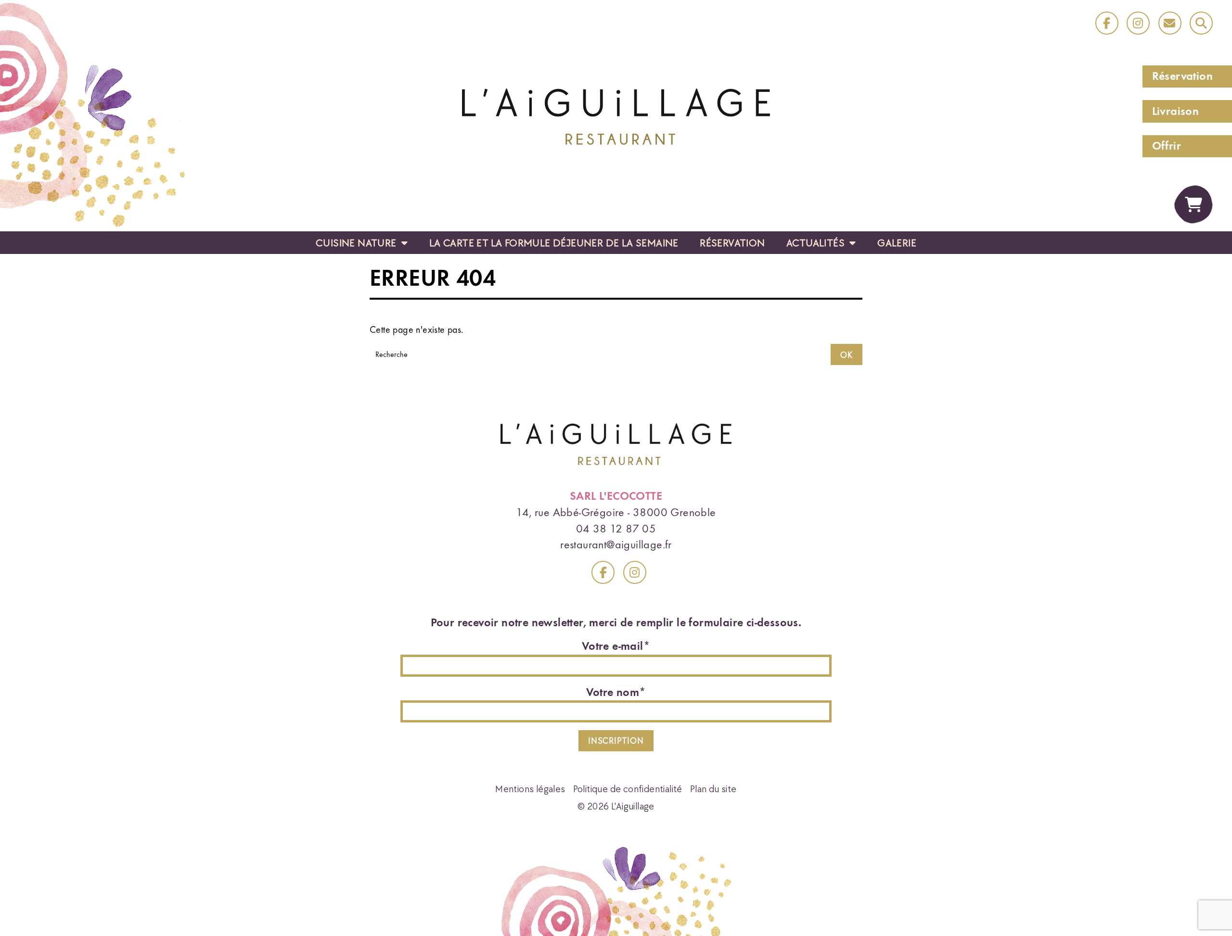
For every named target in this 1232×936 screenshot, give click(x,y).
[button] (1201, 23)
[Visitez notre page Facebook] (603, 572)
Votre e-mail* (616, 646)
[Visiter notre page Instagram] (1138, 23)
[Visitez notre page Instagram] (634, 572)
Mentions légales (530, 789)
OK (846, 354)
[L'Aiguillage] (616, 115)
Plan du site (713, 789)
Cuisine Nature (357, 242)
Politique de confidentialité (627, 789)
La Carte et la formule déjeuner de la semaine (554, 242)
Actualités (816, 242)
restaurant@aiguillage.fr (616, 544)
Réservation (1182, 76)
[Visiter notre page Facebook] (1106, 23)
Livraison (1175, 111)
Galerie (896, 242)
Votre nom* (616, 692)
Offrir (1166, 145)
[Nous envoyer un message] (1169, 23)
